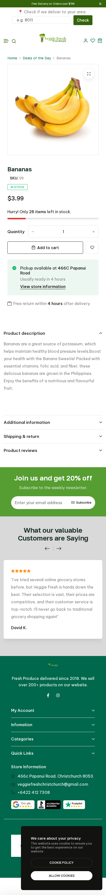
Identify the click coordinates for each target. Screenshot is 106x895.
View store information (43, 286)
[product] (89, 74)
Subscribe (83, 502)
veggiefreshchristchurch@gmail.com (53, 784)
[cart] (100, 40)
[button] (6, 41)
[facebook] (48, 695)
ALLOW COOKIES (62, 876)
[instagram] (58, 695)
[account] (85, 40)
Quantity (15, 231)
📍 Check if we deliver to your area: (52, 11)
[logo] (53, 40)
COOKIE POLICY (62, 862)
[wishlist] (92, 40)
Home (12, 58)
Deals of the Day (37, 58)
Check (83, 20)
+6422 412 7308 (34, 792)
